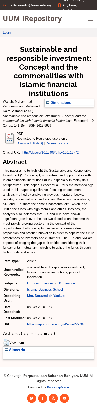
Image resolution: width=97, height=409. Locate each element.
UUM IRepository (32, 18)
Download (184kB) (30, 143)
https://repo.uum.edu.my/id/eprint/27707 (56, 324)
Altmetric (16, 350)
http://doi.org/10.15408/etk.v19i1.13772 (50, 152)
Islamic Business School (45, 289)
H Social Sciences (40, 283)
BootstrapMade (58, 387)
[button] (6, 342)
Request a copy (57, 143)
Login (7, 32)
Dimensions (60, 103)
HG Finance (66, 283)
